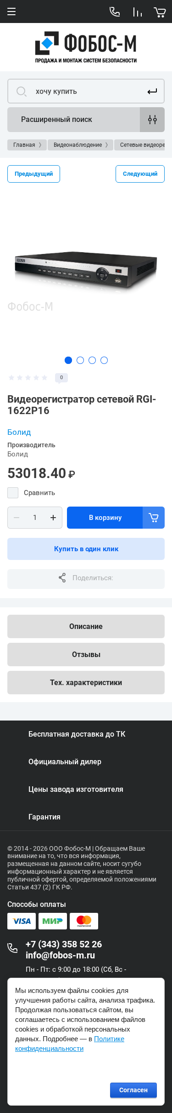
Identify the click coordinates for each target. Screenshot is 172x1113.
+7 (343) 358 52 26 (64, 944)
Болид (19, 432)
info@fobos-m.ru (60, 955)
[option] (86, 271)
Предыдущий (34, 173)
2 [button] (80, 360)
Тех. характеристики (86, 682)
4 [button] (104, 360)
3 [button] (92, 360)
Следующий (140, 173)
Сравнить (39, 493)
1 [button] (68, 360)
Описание (86, 626)
